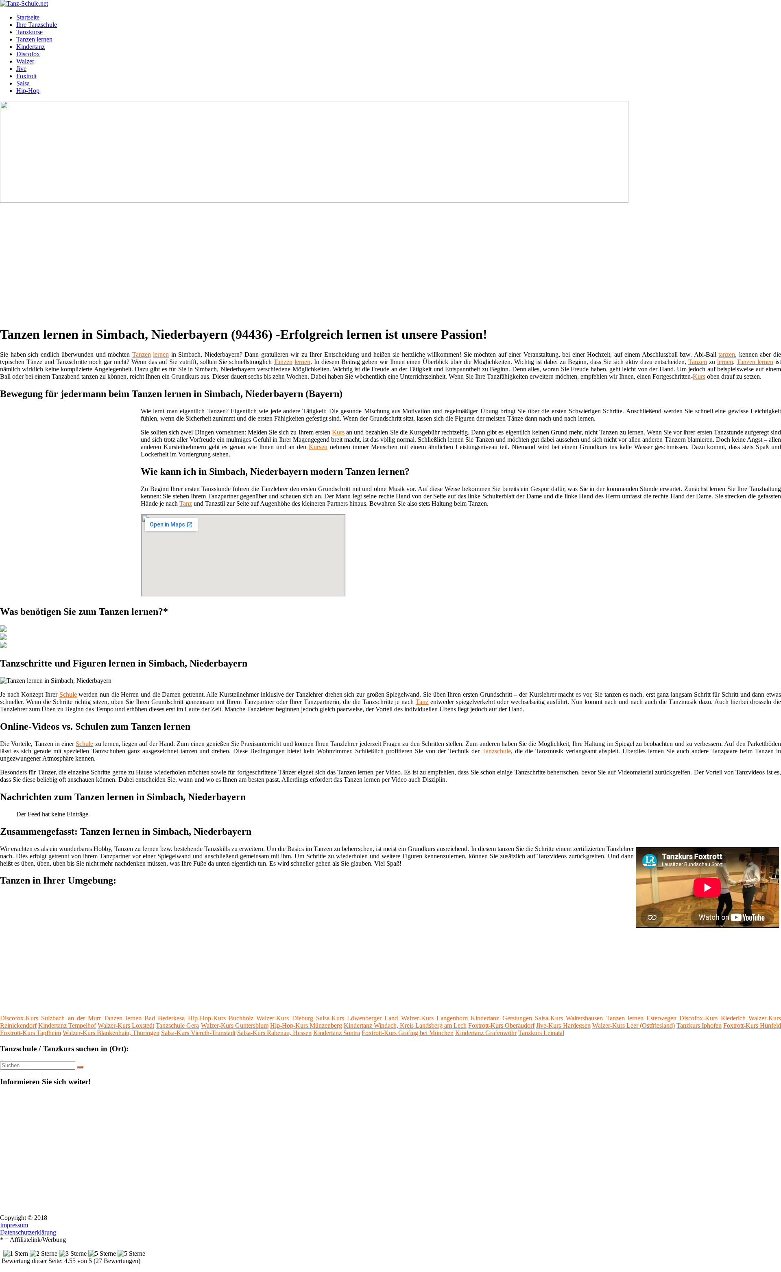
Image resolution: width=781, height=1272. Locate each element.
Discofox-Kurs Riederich (712, 1018)
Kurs (699, 376)
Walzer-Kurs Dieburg (284, 1018)
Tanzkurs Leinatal (541, 1032)
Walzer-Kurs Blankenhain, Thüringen (111, 1032)
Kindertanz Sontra (336, 1032)
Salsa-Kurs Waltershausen (569, 1018)
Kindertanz (30, 46)
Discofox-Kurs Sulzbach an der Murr (50, 1018)
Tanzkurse (29, 32)
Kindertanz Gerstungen (501, 1018)
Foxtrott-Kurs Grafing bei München (408, 1032)
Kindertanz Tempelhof (67, 1025)
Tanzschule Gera (177, 1025)
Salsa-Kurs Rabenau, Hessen (274, 1032)
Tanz (185, 503)
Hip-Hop (27, 90)
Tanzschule (496, 751)
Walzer (25, 61)
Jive (21, 68)
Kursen (318, 446)
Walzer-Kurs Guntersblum (234, 1025)
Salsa (23, 83)
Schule (68, 694)
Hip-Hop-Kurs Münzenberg (306, 1025)
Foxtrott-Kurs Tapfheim (30, 1032)
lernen (161, 354)
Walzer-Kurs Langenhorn (434, 1018)
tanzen (726, 354)
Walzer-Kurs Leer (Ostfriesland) (633, 1025)
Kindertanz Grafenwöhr (486, 1032)
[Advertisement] (250, 261)
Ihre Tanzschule (36, 24)
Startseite (27, 17)
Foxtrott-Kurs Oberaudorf (501, 1025)
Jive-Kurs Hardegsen (563, 1025)
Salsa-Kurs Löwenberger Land (357, 1018)
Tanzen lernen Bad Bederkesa (144, 1018)
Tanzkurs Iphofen (699, 1025)
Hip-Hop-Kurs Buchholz (220, 1018)
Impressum (14, 1225)
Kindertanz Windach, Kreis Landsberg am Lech (405, 1025)
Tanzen (141, 354)
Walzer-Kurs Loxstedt (126, 1025)
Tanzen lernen (34, 39)
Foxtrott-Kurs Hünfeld (752, 1025)
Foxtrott (26, 75)
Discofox (28, 53)
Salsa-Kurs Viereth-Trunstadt (198, 1032)
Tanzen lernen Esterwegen (641, 1018)
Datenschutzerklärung (28, 1232)
